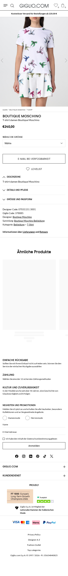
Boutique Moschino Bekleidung (29, 220)
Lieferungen (29, 231)
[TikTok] (44, 456)
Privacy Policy (34, 534)
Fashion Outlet (34, 545)
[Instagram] (24, 456)
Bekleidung (19, 224)
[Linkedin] (30, 456)
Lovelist (36, 169)
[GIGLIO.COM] (34, 5)
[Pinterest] (37, 456)
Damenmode (14, 418)
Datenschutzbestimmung (38, 438)
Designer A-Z (34, 539)
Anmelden (34, 446)
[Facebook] (17, 456)
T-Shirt (30, 224)
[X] (51, 456)
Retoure (44, 231)
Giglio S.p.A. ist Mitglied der (37, 509)
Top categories (34, 550)
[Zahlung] (34, 522)
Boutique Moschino (22, 217)
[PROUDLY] (20, 496)
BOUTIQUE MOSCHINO (22, 116)
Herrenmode (37, 418)
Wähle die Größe (13, 137)
